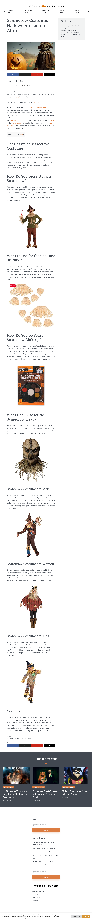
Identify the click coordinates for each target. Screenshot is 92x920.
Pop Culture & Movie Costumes (19, 738)
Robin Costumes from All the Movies (75, 793)
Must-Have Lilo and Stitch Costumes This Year (45, 857)
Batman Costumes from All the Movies (44, 852)
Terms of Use (36, 897)
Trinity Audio (25, 85)
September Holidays (45, 11)
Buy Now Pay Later (8, 787)
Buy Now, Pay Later (12, 11)
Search (46, 830)
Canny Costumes (39, 102)
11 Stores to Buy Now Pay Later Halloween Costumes (15, 794)
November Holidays (76, 11)
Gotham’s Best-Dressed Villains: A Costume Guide (45, 794)
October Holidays (61, 11)
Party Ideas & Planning (28, 11)
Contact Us (35, 904)
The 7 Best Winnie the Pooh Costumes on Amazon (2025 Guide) (45, 863)
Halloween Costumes (39, 787)
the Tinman (17, 123)
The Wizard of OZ (17, 120)
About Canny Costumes (39, 891)
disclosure (15, 97)
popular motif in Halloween (36, 107)
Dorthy (51, 120)
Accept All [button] (86, 916)
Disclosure (35, 901)
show (21, 134)
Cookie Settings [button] (76, 916)
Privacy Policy (36, 894)
